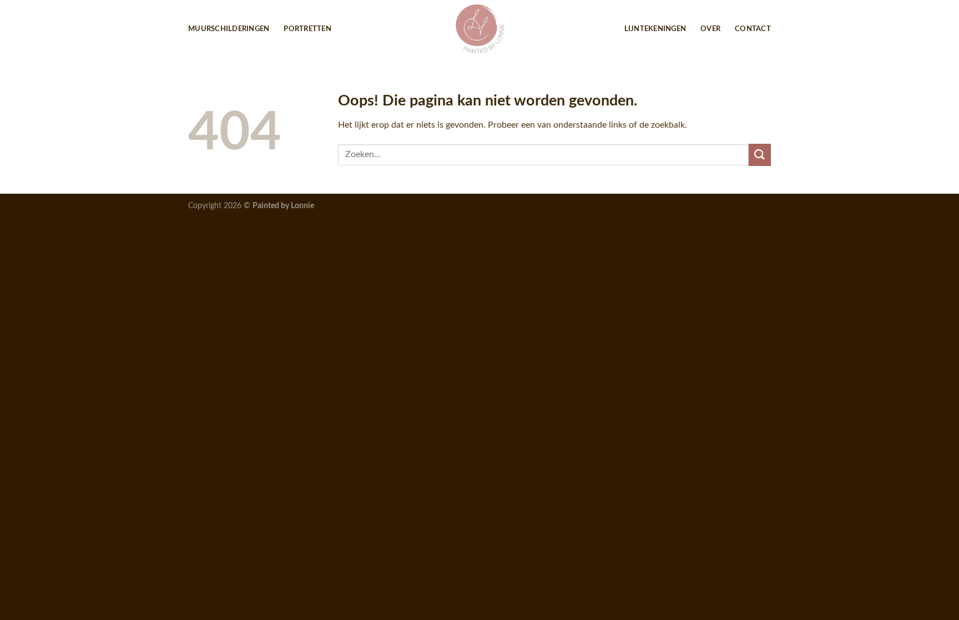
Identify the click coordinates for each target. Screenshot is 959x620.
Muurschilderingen (228, 29)
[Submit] (760, 154)
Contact (753, 29)
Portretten (307, 29)
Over (710, 29)
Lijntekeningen (655, 29)
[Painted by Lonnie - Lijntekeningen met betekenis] (479, 29)
